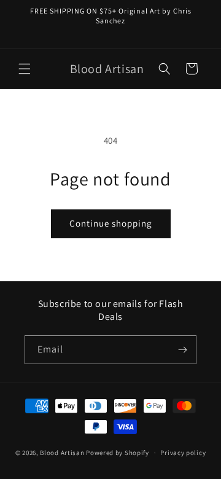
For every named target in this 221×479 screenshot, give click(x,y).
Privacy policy (183, 452)
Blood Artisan (62, 452)
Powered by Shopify (117, 452)
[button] (24, 68)
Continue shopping (110, 223)
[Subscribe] (182, 349)
